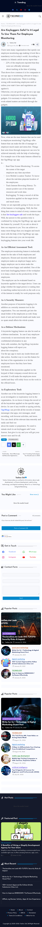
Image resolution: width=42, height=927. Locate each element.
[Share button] (23, 444)
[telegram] (29, 9)
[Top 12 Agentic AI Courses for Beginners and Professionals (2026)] (6, 770)
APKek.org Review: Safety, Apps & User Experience (21, 899)
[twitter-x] (16, 9)
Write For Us (30, 915)
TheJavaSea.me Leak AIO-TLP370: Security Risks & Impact (21, 870)
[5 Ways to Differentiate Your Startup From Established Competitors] (6, 748)
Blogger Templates (16, 918)
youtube (33, 557)
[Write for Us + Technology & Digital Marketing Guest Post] (6, 651)
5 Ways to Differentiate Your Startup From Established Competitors (26, 748)
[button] (40, 16)
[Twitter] (14, 444)
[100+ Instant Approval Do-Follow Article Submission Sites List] (6, 662)
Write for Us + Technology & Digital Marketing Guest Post (25, 651)
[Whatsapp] (18, 444)
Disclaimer (32, 913)
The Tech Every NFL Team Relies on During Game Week (25, 736)
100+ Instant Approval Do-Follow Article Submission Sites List (24, 662)
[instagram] (25, 9)
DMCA (23, 913)
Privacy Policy (12, 913)
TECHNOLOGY (10, 24)
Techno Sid (20, 478)
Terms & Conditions (15, 915)
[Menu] (3, 16)
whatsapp (33, 552)
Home (3, 24)
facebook (12, 552)
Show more (33, 494)
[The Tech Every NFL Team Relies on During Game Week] (6, 736)
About (21, 910)
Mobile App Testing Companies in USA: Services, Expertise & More (24, 759)
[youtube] (21, 9)
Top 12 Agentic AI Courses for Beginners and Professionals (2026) (25, 771)
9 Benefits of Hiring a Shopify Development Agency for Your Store (20, 846)
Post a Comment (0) (21, 528)
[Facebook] (9, 444)
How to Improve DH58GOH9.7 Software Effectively (23, 674)
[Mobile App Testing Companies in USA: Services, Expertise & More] (6, 759)
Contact (30, 910)
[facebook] (12, 9)
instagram (12, 557)
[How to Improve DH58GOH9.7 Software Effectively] (6, 674)
